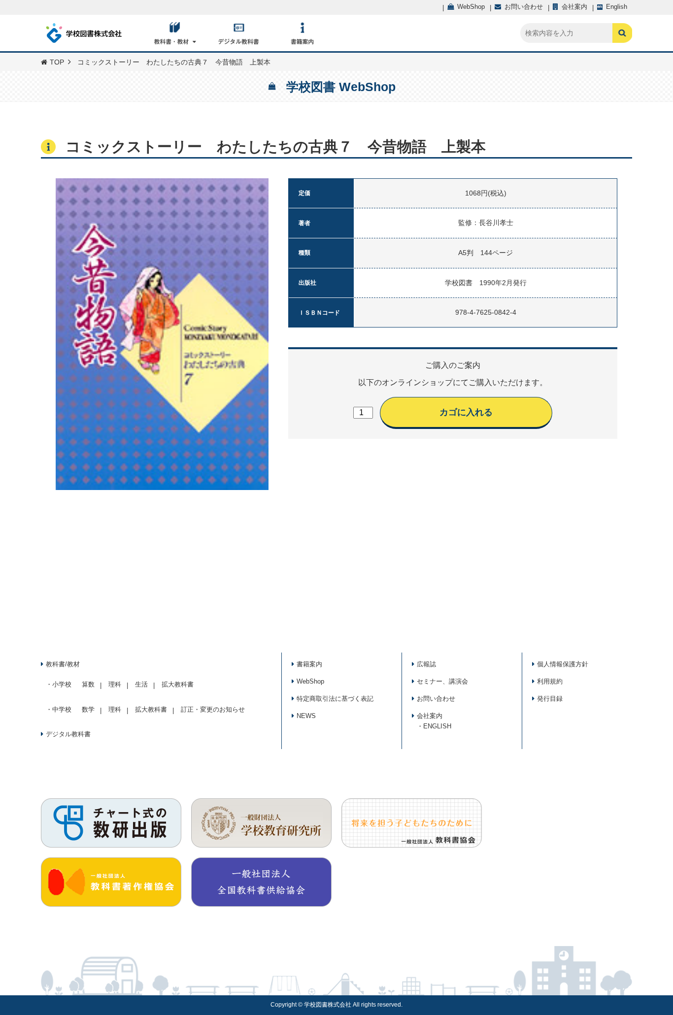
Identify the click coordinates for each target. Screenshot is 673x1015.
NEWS (306, 716)
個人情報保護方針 (562, 664)
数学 (88, 709)
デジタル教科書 (68, 734)
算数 (88, 684)
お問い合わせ (436, 698)
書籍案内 (309, 664)
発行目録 (550, 698)
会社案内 (429, 716)
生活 (141, 684)
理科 (114, 684)
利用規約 (550, 681)
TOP (57, 62)
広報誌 (426, 664)
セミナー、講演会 (442, 681)
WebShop (310, 681)
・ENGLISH (434, 726)
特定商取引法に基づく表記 (335, 698)
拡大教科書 (178, 684)
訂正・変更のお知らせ (213, 709)
